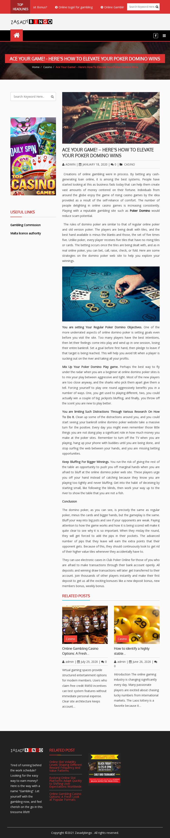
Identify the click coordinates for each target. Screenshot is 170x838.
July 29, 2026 (89, 662)
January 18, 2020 (95, 164)
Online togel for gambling (63, 7)
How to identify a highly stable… (131, 651)
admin (70, 164)
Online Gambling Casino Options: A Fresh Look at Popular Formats (65, 797)
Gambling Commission (25, 225)
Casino (47, 67)
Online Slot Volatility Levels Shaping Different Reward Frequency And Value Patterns (65, 766)
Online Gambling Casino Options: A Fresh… (80, 651)
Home (36, 67)
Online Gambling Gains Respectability (116, 7)
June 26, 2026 (142, 662)
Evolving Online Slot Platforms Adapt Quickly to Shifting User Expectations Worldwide (65, 782)
